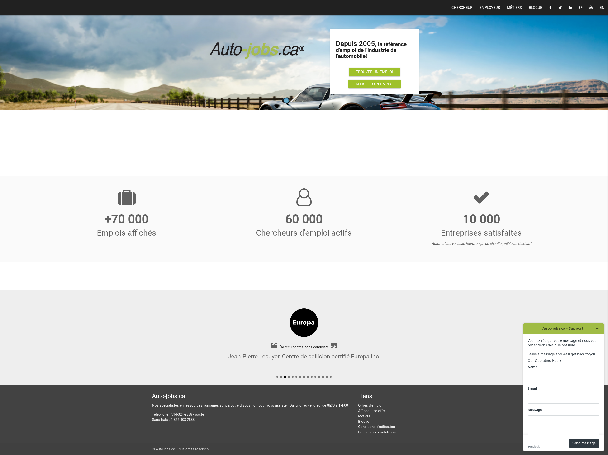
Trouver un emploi (374, 72)
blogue (535, 7)
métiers (514, 7)
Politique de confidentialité (379, 432)
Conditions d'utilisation (376, 427)
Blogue (363, 421)
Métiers (364, 416)
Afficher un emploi (375, 84)
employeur (490, 7)
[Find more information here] (563, 387)
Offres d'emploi (370, 405)
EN (602, 7)
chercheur (461, 7)
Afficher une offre (372, 411)
